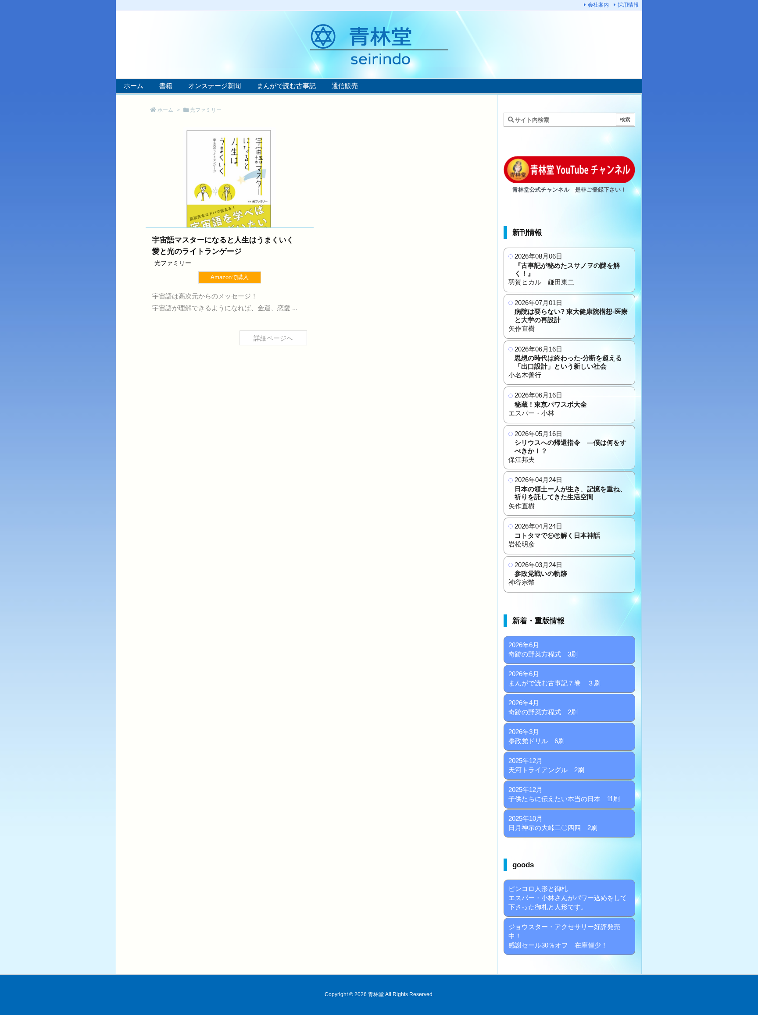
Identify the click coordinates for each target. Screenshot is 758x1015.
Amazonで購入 (230, 277)
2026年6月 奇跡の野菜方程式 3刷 (543, 649)
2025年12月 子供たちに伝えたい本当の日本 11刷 (564, 794)
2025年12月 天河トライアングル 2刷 (546, 765)
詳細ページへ (273, 337)
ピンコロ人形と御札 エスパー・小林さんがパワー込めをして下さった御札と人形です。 (567, 898)
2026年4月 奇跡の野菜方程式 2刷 (543, 707)
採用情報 (628, 4)
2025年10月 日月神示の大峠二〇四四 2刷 (552, 823)
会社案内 (598, 4)
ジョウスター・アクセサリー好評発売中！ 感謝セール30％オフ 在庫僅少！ (564, 936)
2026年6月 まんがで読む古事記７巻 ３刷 (554, 678)
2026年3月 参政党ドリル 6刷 (536, 736)
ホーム (165, 110)
